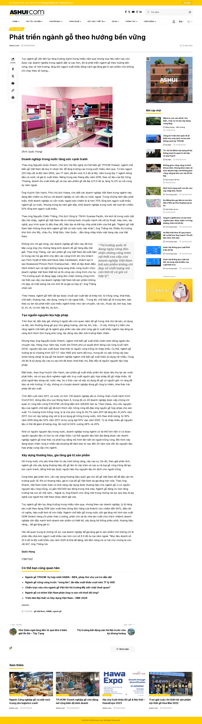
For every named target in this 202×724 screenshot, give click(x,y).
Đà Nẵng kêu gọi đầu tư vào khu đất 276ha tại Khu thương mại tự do (177, 203)
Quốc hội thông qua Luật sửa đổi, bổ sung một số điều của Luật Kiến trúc (176, 262)
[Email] (12, 83)
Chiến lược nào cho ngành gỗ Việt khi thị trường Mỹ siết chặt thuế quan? (67, 587)
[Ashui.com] (27, 12)
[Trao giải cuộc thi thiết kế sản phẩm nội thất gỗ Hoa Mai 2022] (171, 684)
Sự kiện (168, 145)
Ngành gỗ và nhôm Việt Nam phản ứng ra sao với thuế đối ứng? (62, 592)
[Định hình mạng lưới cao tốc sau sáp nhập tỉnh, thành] (153, 191)
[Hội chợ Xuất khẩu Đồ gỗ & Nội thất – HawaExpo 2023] (124, 684)
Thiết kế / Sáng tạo (159, 695)
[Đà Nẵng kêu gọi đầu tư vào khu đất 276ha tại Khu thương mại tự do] (153, 203)
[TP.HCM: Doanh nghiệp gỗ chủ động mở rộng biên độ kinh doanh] (78, 684)
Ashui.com (14, 45)
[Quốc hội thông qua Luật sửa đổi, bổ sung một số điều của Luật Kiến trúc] (153, 262)
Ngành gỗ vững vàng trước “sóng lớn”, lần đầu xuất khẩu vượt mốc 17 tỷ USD (70, 582)
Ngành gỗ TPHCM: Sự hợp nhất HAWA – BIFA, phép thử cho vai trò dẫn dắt (68, 577)
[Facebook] (125, 12)
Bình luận (124, 649)
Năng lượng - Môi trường (175, 127)
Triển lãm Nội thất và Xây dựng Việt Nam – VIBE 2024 (56, 597)
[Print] (12, 97)
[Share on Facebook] (12, 69)
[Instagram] (137, 12)
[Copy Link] (12, 90)
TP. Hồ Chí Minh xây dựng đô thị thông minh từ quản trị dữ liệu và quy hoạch (177, 153)
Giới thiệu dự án (171, 209)
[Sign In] (173, 21)
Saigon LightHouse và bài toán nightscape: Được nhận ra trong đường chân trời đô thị (177, 220)
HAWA (49, 611)
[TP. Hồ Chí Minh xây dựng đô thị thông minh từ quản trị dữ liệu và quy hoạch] (153, 153)
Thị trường (16, 29)
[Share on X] (12, 76)
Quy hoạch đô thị (172, 180)
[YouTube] (133, 12)
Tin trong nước (171, 195)
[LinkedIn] (140, 12)
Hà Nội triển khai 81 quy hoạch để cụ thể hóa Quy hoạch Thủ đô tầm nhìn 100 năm (177, 235)
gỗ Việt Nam (39, 611)
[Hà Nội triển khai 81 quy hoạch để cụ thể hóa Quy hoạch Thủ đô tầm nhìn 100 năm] (153, 235)
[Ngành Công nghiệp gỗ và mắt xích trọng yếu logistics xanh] (31, 684)
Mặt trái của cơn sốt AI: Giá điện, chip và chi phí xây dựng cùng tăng (177, 121)
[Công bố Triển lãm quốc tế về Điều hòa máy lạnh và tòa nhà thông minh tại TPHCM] (153, 138)
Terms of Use (66, 3)
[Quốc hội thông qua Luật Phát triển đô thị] (153, 250)
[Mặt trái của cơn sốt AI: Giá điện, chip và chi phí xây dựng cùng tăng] (153, 121)
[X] (129, 12)
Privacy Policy (48, 3)
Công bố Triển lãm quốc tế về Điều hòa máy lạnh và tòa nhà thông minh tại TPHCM (176, 138)
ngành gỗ (57, 611)
